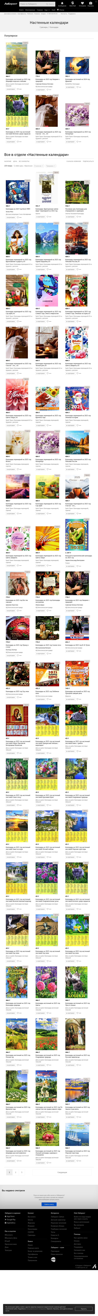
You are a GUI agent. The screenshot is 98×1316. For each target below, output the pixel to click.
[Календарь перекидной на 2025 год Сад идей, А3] (17, 306)
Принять (84, 1309)
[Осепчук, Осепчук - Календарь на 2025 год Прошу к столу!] (17, 639)
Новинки (37, 14)
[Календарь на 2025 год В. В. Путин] (77, 639)
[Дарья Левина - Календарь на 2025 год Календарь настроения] (47, 594)
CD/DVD (31, 1232)
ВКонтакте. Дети (11, 1238)
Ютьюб (7, 1241)
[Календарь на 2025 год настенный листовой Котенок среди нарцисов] (17, 126)
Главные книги (33, 1248)
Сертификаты (22, 14)
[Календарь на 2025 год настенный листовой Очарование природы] (76, 790)
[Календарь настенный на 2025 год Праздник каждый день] (77, 686)
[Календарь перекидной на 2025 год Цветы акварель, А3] (76, 358)
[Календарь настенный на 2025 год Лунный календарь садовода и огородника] (47, 1145)
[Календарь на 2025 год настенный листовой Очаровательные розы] (47, 894)
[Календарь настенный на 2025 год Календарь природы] (16, 998)
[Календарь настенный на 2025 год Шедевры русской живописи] (17, 1145)
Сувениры (31, 1235)
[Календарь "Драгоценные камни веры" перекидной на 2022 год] (47, 203)
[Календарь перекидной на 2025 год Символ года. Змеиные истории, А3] (76, 306)
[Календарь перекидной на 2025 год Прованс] (17, 498)
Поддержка (72, 14)
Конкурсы (54, 1238)
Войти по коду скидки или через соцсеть (82, 1218)
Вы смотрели (79, 1225)
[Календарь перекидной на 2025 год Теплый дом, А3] (47, 358)
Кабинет (77, 1228)
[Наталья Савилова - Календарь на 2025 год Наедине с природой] (47, 74)
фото (25, 43)
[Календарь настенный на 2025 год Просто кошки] (76, 998)
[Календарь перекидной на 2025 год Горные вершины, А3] (47, 254)
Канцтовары (32, 1229)
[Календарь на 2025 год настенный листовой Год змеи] (17, 946)
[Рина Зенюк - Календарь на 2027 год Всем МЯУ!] (17, 203)
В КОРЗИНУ (11, 89)
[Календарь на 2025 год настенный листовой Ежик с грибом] (76, 736)
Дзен (7, 1247)
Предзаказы (32, 1260)
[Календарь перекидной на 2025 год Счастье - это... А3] (47, 126)
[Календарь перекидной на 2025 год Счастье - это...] (77, 498)
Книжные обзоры (57, 1226)
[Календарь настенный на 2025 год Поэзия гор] (16, 1049)
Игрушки (31, 1226)
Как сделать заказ (80, 1238)
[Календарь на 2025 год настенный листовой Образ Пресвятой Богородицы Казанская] (17, 736)
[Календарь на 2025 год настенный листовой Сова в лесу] (17, 790)
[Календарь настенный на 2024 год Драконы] (77, 74)
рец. (87, 181)
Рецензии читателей (58, 1223)
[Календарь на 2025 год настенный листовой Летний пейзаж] (47, 842)
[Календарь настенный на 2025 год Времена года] (16, 1101)
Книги (21, 10)
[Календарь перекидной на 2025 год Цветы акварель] (17, 550)
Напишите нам (79, 1250)
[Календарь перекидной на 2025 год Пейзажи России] (77, 454)
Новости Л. (55, 1235)
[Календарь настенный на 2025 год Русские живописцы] (75, 1049)
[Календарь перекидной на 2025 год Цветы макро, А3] (17, 410)
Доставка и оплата (10, 14)
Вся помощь (78, 1253)
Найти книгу (49, 1204)
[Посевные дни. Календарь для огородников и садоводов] (77, 203)
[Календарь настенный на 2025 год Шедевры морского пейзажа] (16, 74)
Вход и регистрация (81, 1222)
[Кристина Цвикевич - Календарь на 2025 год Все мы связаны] (17, 594)
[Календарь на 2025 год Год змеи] (17, 686)
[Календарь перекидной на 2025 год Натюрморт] (77, 126)
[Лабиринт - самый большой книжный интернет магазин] (11, 3)
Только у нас (32, 1257)
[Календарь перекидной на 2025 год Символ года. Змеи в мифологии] (47, 306)
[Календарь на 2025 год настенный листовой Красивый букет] (47, 790)
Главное (40, 10)
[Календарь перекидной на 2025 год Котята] (17, 454)
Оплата (76, 1241)
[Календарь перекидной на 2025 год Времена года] (47, 410)
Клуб (53, 10)
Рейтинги (30, 14)
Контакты (64, 14)
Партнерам (55, 1251)
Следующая (62, 1172)
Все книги (31, 1217)
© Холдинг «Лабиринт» (83, 1265)
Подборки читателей (59, 1229)
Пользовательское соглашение (81, 1257)
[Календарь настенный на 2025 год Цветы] (46, 998)
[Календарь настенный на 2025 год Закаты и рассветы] (77, 1101)
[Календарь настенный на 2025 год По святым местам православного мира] (46, 1101)
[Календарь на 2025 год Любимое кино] (47, 686)
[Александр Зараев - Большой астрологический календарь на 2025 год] (76, 550)
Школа (30, 1220)
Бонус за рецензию (35, 1251)
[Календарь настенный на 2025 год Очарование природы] (46, 1049)
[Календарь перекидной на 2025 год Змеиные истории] (77, 410)
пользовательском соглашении (36, 1309)
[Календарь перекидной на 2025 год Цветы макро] (47, 550)
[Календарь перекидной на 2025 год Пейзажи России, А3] (76, 254)
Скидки (43, 14)
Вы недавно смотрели (13, 1190)
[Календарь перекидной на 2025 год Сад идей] (47, 498)
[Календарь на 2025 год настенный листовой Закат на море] (17, 842)
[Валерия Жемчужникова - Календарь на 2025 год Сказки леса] (47, 639)
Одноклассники (11, 1244)
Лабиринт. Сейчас (57, 1217)
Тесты (53, 1232)
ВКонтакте (9, 1235)
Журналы (31, 1223)
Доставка (77, 1244)
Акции (30, 1245)
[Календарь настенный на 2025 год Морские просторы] (77, 1145)
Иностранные (30, 10)
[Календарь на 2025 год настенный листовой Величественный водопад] (16, 894)
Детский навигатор (58, 1220)
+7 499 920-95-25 (52, 14)
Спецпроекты (56, 1241)
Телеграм (8, 1250)
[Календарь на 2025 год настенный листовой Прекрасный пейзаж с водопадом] (47, 736)
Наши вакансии (57, 1254)
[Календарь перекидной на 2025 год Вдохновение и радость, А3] (17, 254)
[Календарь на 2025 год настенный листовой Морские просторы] (76, 842)
